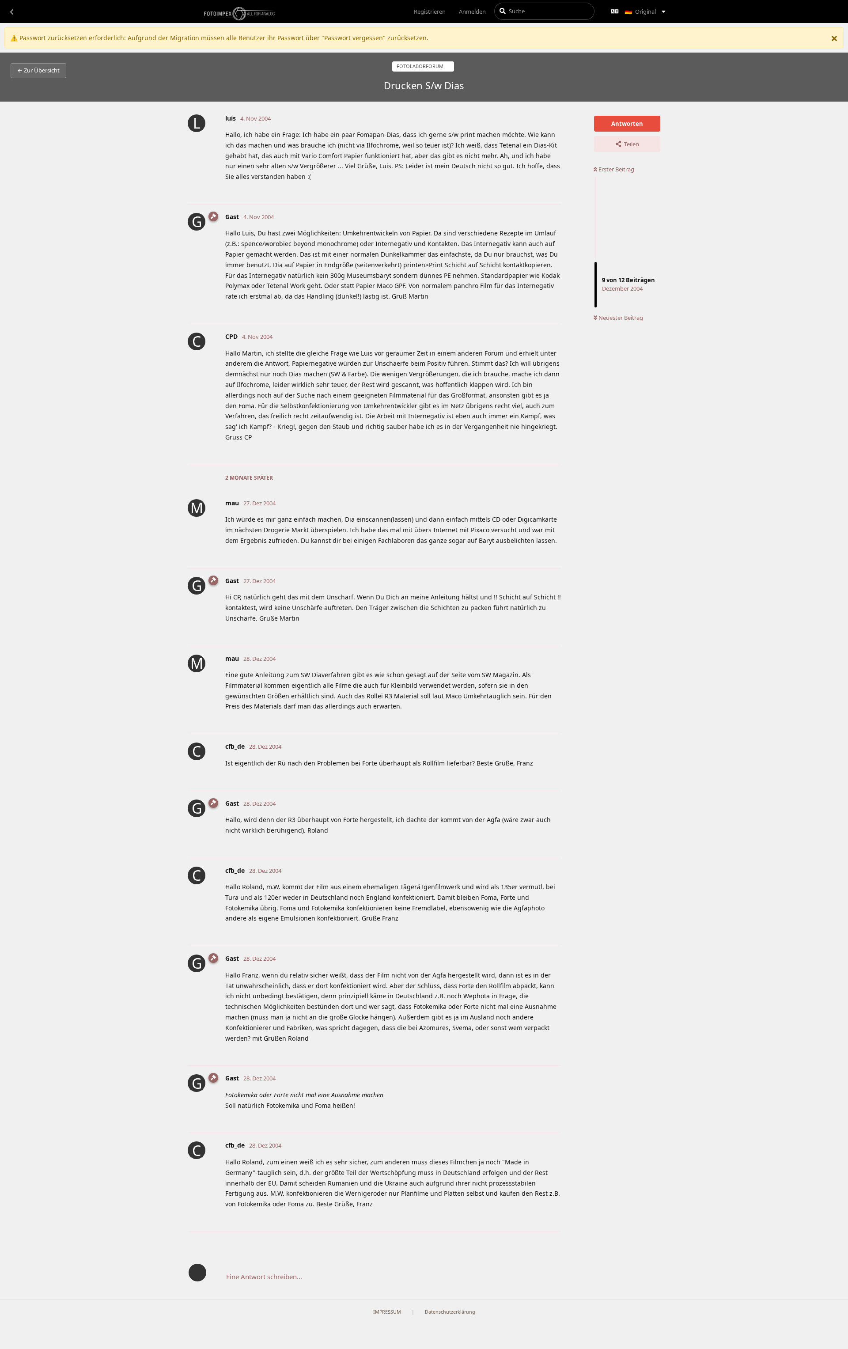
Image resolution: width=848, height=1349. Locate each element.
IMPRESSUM (387, 1312)
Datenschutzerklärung (450, 1312)
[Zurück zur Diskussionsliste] (11, 11)
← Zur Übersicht (38, 70)
